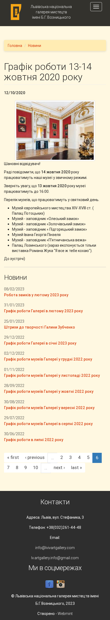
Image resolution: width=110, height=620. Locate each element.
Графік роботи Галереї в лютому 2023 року (43, 311)
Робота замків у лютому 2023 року (36, 295)
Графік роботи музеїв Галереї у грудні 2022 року (48, 359)
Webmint (65, 613)
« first (13, 457)
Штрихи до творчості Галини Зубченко (39, 327)
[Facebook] (49, 584)
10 (35, 467)
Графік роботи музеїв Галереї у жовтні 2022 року (48, 391)
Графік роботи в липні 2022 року (33, 439)
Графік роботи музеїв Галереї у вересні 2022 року (49, 407)
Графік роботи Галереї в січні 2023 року (40, 343)
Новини (34, 45)
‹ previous (35, 457)
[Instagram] (60, 584)
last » (76, 467)
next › (59, 467)
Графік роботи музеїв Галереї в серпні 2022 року (48, 423)
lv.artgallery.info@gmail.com (55, 557)
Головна (15, 45)
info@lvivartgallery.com (55, 547)
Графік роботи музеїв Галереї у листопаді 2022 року (52, 375)
